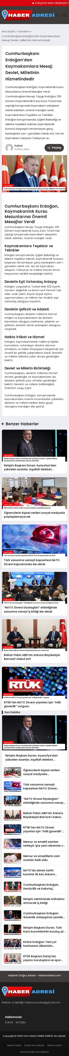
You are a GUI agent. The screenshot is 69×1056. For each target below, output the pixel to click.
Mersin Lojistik (54, 1045)
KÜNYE (9, 1022)
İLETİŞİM (20, 1022)
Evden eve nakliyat (34, 1045)
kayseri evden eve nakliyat (34, 1051)
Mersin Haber (14, 1045)
